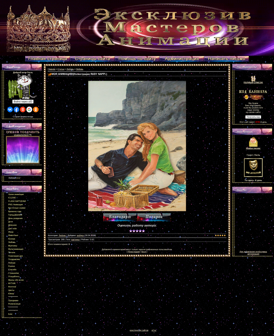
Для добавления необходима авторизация (253, 253)
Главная (51, 69)
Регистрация (134, 252)
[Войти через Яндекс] (23, 109)
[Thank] (120, 217)
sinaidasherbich (21, 135)
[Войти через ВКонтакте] (10, 109)
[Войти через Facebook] (16, 109)
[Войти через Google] (29, 109)
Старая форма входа (23, 116)
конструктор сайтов (139, 330)
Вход (143, 252)
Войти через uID (23, 101)
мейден (80, 235)
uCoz (154, 330)
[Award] (154, 217)
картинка (75, 239)
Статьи (61, 69)
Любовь (12, 178)
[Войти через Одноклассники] (36, 109)
